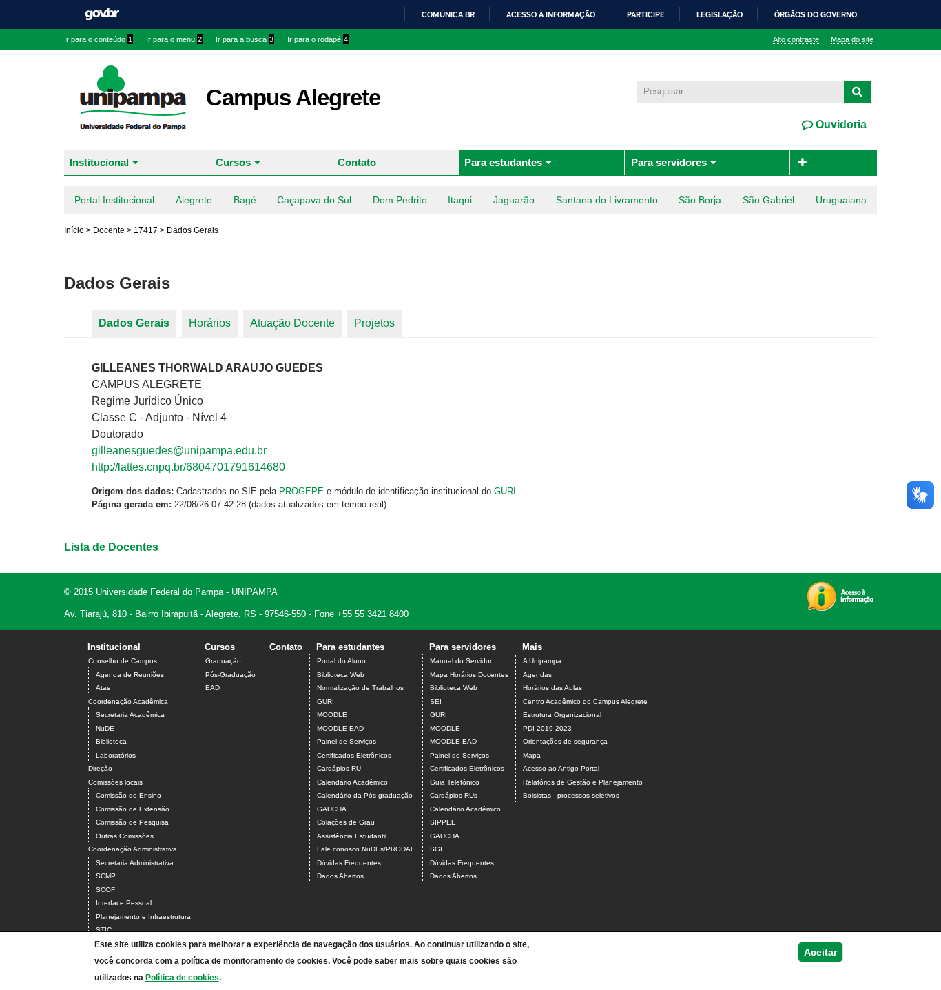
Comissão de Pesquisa (132, 822)
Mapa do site (852, 39)
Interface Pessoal (124, 903)
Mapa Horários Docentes (469, 674)
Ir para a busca (244, 39)
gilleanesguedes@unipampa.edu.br (179, 450)
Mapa (532, 755)
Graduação (223, 661)
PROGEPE (301, 491)
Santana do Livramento (607, 199)
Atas (103, 687)
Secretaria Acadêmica (130, 714)
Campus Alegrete (293, 97)
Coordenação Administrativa (132, 849)
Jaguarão (514, 199)
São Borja (700, 199)
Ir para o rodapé (317, 39)
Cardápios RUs (453, 795)
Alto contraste (796, 39)
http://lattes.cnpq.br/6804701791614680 (188, 467)
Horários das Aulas (552, 687)
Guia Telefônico (454, 782)
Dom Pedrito (400, 199)
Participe (646, 14)
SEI (436, 701)
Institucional (99, 162)
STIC (104, 929)
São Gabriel (768, 199)
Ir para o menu (174, 39)
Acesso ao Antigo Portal (561, 768)
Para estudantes (503, 162)
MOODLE (332, 714)
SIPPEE (443, 822)
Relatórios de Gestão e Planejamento (583, 782)
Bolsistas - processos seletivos (571, 795)
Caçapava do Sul (314, 199)
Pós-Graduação (230, 674)
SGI (436, 849)
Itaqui (460, 199)
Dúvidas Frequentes (349, 863)
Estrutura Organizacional (562, 714)
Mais (532, 647)
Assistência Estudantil (351, 836)
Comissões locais (115, 782)
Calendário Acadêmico (352, 782)
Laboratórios (116, 755)
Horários (210, 323)
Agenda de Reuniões (130, 674)
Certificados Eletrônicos (354, 755)
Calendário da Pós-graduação (365, 795)
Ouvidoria (840, 124)
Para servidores (669, 162)
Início (74, 230)
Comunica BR (448, 14)
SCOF (105, 889)
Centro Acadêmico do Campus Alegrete (585, 701)
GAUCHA (332, 809)
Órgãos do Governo (815, 14)
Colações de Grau (346, 822)
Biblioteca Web (340, 674)
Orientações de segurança (565, 741)
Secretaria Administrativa (135, 863)
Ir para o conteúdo (98, 39)
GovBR (102, 14)
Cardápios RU (339, 768)
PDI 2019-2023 (547, 728)
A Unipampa (542, 661)
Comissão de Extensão (132, 809)
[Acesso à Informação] (840, 606)
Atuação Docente (292, 323)
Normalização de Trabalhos (360, 687)
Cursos (233, 162)
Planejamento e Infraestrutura (143, 916)
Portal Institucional (114, 199)
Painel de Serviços (346, 741)
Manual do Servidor (461, 661)
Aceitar (820, 952)
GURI (505, 491)
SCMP (106, 876)
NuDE (105, 728)
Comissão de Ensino (128, 795)
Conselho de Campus (122, 661)
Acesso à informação (550, 14)
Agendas (537, 674)
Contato (357, 162)
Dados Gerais (134, 323)
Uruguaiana (841, 199)
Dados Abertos (340, 876)
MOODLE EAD (340, 728)
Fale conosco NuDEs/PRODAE (366, 849)
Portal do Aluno (341, 661)
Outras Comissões (125, 836)
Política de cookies (182, 977)
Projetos (374, 323)
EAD (212, 687)
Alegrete (194, 199)
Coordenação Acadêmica (128, 701)
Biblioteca (111, 741)
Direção (100, 768)
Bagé (245, 199)
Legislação (719, 14)
